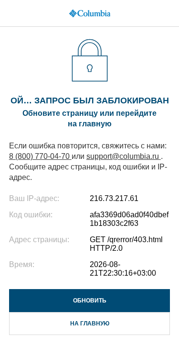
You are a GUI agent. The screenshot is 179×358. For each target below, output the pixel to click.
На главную (89, 323)
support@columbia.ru (123, 156)
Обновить (89, 300)
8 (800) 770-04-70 (40, 156)
